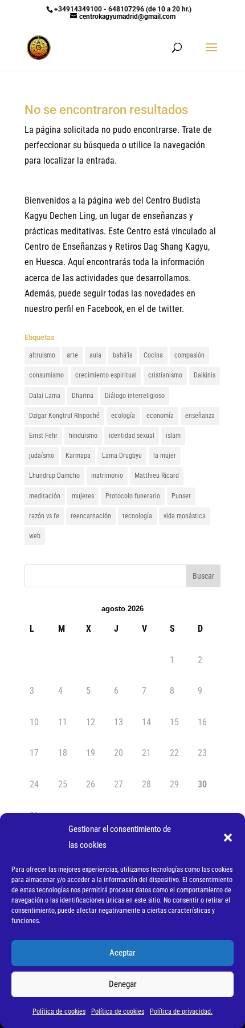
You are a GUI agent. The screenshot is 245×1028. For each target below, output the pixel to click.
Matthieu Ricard (156, 476)
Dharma (82, 396)
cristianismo (165, 375)
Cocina (153, 355)
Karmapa (78, 456)
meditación (44, 496)
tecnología (137, 516)
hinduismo (83, 436)
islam (173, 436)
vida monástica (185, 516)
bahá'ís (122, 355)
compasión (189, 355)
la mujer (164, 456)
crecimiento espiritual (106, 375)
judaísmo (41, 456)
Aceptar (122, 953)
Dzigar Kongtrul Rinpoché (64, 416)
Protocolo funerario (132, 496)
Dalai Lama (44, 396)
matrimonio (107, 476)
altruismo (42, 355)
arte (72, 355)
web (34, 536)
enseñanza (200, 416)
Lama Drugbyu (122, 456)
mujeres (83, 496)
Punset (181, 496)
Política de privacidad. (181, 1011)
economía (160, 416)
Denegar (123, 984)
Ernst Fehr (43, 436)
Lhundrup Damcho (54, 476)
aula (95, 355)
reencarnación (91, 516)
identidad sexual (131, 436)
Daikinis (204, 375)
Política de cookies (58, 1011)
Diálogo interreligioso (135, 396)
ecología (123, 416)
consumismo (46, 375)
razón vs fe (44, 516)
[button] (228, 837)
